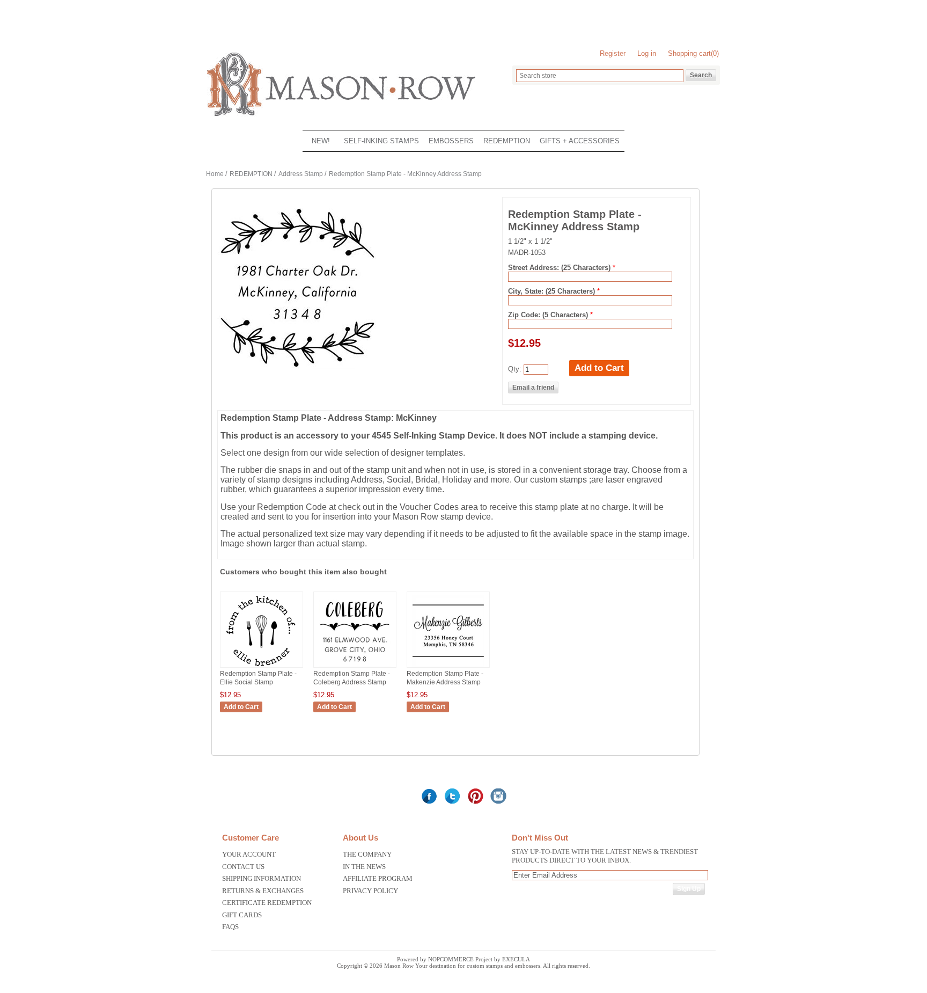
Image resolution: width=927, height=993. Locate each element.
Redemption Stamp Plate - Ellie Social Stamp (258, 678)
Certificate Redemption (267, 903)
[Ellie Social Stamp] (261, 667)
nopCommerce (451, 959)
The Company (367, 854)
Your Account (249, 854)
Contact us (243, 867)
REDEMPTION (506, 141)
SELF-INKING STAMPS (381, 141)
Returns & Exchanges (263, 891)
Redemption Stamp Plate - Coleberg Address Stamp (351, 678)
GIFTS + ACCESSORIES (580, 141)
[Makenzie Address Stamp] (448, 667)
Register (613, 53)
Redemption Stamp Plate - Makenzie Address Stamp (445, 678)
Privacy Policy (370, 891)
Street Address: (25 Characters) (560, 268)
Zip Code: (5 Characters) (549, 315)
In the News (364, 867)
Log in (646, 53)
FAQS (230, 927)
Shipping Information (261, 878)
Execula (516, 959)
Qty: (514, 369)
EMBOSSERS (451, 141)
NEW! (321, 141)
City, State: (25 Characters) (552, 291)
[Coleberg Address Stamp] (355, 667)
